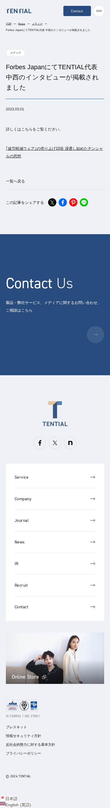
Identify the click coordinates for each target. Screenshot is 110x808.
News (21, 23)
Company (23, 499)
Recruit (21, 585)
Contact (77, 11)
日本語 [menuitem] (11, 798)
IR (16, 564)
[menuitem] (9, 798)
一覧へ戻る (15, 181)
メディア (37, 23)
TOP (8, 23)
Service (21, 477)
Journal (22, 520)
